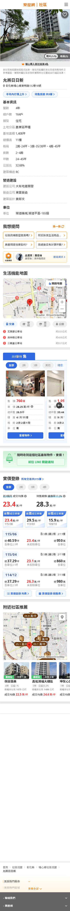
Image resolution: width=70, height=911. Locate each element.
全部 (11, 365)
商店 (45, 324)
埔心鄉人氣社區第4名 (36, 64)
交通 (11, 324)
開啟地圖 (57, 283)
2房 (24, 365)
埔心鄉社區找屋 (48, 867)
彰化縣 (31, 867)
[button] (29, 302)
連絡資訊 (58, 257)
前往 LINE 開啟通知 (41, 462)
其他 (48, 365)
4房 (44, 487)
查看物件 (24, 435)
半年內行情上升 (15, 94)
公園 (61, 324)
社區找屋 (17, 867)
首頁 (5, 867)
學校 (28, 324)
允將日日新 (9, 871)
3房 (36, 365)
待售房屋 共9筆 (43, 94)
